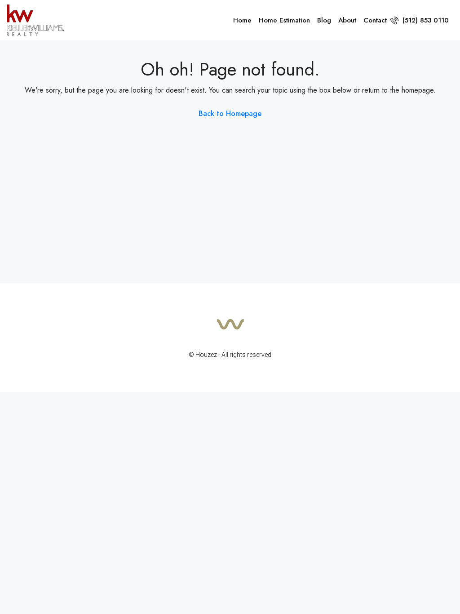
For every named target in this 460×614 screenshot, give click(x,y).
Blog (324, 20)
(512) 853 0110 (424, 20)
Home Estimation (284, 20)
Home (242, 20)
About (347, 20)
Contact (375, 20)
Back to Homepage (230, 113)
